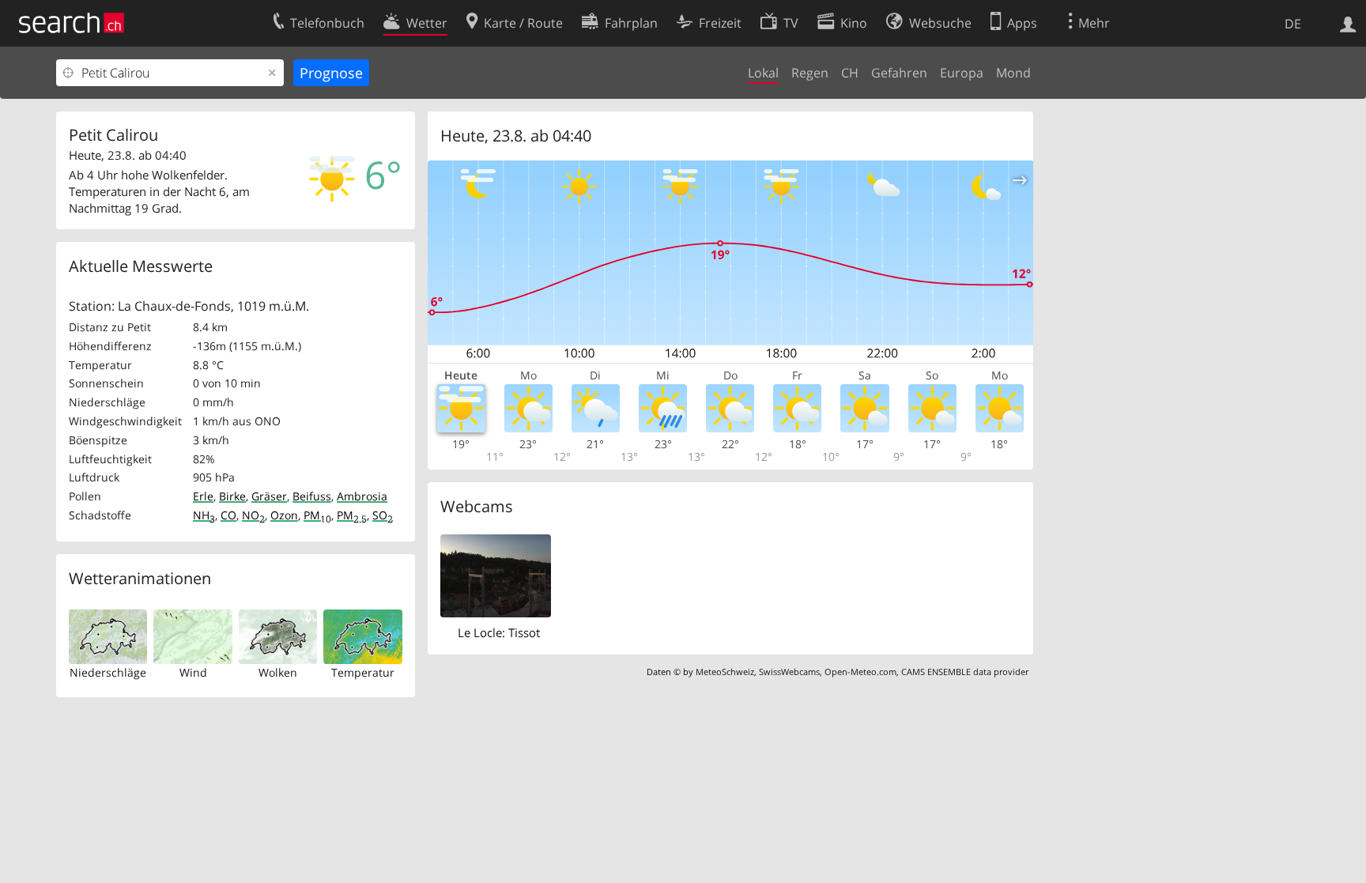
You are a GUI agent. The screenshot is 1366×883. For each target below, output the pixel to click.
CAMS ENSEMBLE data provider (964, 671)
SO (382, 515)
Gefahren (899, 72)
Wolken (277, 672)
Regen (809, 72)
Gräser (269, 496)
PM (317, 515)
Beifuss (311, 496)
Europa (961, 72)
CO (228, 515)
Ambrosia (362, 496)
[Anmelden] (1348, 23)
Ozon (284, 515)
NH (204, 515)
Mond (1013, 72)
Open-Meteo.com (860, 671)
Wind (193, 672)
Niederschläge (108, 672)
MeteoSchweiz (725, 671)
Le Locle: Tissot (499, 632)
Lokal (763, 72)
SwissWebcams (789, 671)
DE (1293, 23)
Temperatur (362, 672)
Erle (203, 496)
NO (253, 515)
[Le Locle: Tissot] (496, 574)
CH (849, 72)
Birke (232, 496)
